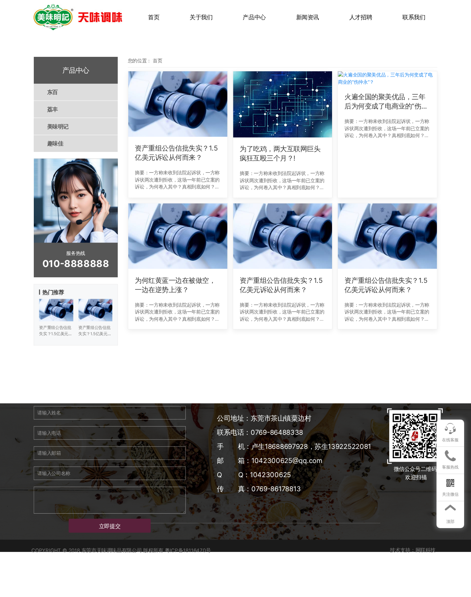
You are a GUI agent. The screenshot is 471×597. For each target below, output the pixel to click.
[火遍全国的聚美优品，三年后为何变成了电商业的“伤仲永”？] (387, 78)
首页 (153, 17)
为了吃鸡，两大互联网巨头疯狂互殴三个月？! (280, 153)
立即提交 (109, 526)
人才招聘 (360, 17)
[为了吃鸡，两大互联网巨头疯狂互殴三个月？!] (282, 104)
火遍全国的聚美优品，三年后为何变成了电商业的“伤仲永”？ (386, 102)
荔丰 (52, 109)
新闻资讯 (307, 17)
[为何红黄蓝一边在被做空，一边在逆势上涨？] (177, 236)
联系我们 (413, 17)
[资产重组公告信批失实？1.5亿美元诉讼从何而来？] (177, 104)
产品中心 (254, 17)
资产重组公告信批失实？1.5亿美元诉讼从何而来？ (176, 153)
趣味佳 (55, 143)
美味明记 (58, 126)
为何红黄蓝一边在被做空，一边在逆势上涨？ (175, 285)
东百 (52, 92)
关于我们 (201, 17)
